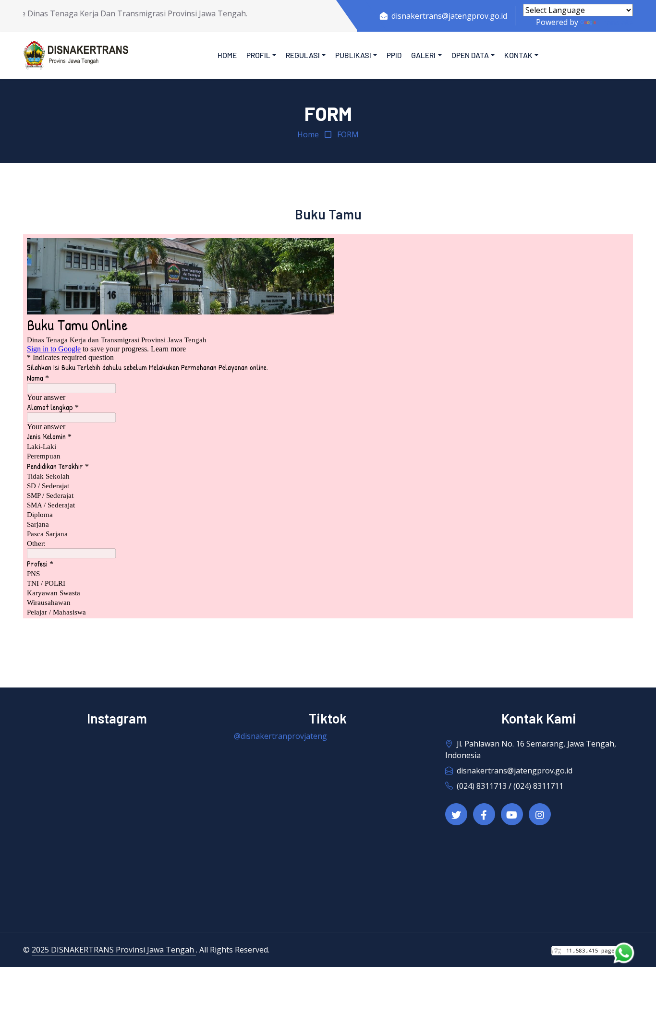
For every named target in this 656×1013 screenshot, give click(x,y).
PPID (394, 55)
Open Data (470, 55)
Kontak (518, 55)
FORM (348, 134)
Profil (258, 55)
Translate (615, 22)
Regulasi (303, 55)
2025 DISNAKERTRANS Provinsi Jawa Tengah (114, 949)
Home (227, 55)
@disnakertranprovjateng (280, 736)
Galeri (423, 55)
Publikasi (353, 55)
